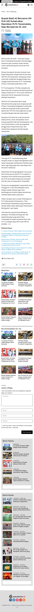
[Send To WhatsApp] (31, 264)
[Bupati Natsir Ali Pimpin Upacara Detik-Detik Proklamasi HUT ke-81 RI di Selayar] (8, 294)
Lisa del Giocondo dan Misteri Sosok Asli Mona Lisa (22, 559)
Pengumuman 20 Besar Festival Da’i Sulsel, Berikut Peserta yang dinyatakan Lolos (21, 567)
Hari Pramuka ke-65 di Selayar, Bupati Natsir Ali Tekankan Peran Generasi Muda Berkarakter (15, 253)
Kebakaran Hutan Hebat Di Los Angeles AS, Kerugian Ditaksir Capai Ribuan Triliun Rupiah (21, 575)
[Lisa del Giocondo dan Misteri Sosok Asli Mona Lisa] (7, 559)
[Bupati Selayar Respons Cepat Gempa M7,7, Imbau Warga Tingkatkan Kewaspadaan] (8, 311)
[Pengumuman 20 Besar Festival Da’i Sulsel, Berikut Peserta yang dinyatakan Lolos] (7, 567)
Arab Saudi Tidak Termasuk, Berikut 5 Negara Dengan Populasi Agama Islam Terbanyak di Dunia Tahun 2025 (21, 525)
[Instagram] (17, 600)
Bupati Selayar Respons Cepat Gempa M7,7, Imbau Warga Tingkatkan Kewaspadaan (16, 248)
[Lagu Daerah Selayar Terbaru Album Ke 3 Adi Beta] (7, 534)
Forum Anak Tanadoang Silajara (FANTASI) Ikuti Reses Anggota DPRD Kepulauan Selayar (22, 509)
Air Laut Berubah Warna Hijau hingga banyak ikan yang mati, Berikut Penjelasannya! (22, 517)
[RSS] (23, 600)
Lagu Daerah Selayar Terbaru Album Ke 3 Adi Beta (22, 534)
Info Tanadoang (6, 15)
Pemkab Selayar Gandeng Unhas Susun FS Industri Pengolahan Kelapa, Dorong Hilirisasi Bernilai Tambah (16, 235)
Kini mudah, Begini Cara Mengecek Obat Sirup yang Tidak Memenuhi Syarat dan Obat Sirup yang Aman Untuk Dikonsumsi (22, 550)
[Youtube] (20, 600)
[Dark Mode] (29, 4)
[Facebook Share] (16, 264)
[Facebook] (10, 600)
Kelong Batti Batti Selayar (21, 541)
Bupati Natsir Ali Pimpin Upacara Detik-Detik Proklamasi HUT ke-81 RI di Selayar (14, 240)
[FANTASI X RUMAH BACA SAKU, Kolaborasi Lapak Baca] (7, 501)
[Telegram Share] (27, 264)
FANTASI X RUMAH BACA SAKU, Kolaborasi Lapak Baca (22, 500)
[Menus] (2, 4)
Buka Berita (8, 30)
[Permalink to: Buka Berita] (2, 30)
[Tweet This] (20, 264)
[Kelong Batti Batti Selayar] (7, 542)
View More (16, 487)
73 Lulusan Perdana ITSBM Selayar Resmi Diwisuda (16, 231)
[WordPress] (13, 600)
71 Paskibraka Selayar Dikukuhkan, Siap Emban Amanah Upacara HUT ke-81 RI (15, 244)
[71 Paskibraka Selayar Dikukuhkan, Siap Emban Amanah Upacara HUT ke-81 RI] (25, 294)
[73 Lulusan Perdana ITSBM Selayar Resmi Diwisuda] (8, 277)
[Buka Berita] (12, 4)
